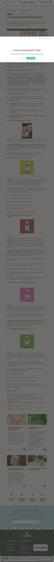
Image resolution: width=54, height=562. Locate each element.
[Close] (27, 281)
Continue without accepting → (45, 38)
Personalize (21, 58)
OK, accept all (31, 58)
